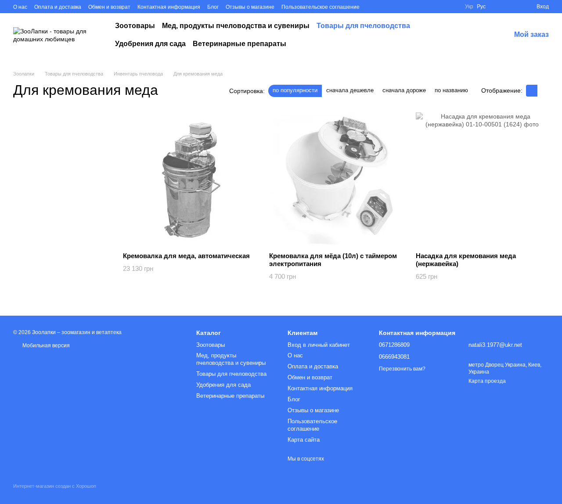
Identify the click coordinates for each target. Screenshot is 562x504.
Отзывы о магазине (250, 7)
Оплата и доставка (57, 7)
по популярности (295, 90)
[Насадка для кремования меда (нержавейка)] (482, 178)
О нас (20, 7)
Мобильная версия (45, 345)
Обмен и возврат (109, 7)
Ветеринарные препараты (239, 43)
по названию (451, 90)
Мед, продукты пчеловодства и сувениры (236, 25)
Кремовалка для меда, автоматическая (186, 255)
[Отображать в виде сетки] (531, 91)
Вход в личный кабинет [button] (319, 345)
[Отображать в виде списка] (543, 91)
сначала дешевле (350, 90)
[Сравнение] (513, 6)
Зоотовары (135, 25)
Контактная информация (168, 7)
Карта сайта (304, 439)
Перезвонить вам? (402, 369)
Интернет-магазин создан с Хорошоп (54, 486)
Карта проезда (487, 381)
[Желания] (497, 6)
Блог (213, 7)
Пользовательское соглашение (320, 7)
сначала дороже (404, 90)
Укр (469, 6)
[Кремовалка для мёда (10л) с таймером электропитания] (335, 178)
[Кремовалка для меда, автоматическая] (189, 178)
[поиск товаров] (475, 35)
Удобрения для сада (150, 43)
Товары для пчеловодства (363, 25)
